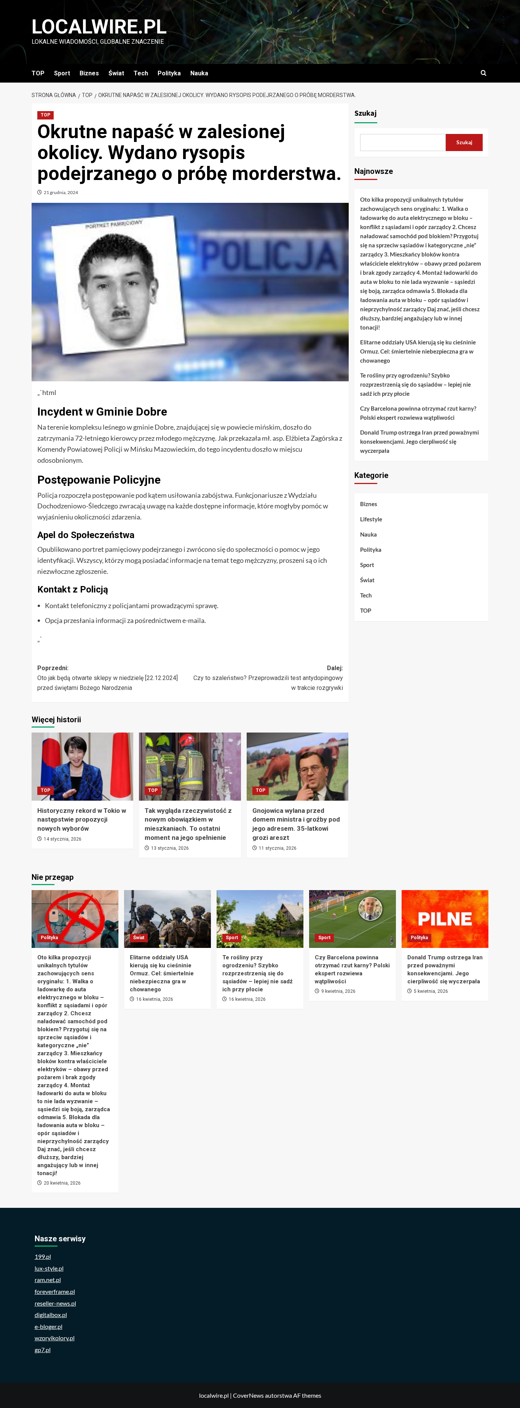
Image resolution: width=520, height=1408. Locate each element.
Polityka (169, 73)
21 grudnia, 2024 (61, 192)
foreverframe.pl (55, 1291)
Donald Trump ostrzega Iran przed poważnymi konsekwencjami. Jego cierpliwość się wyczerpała (419, 441)
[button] (483, 73)
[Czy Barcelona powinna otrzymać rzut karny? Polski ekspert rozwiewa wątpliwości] (352, 919)
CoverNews (248, 1395)
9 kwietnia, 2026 (338, 991)
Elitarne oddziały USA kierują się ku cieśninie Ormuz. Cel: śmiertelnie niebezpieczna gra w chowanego (418, 351)
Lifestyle (371, 519)
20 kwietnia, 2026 (62, 1183)
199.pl (43, 1256)
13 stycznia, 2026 (170, 848)
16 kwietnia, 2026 (154, 999)
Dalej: (268, 677)
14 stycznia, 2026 (62, 839)
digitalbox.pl (51, 1314)
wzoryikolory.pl (55, 1337)
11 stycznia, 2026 (278, 848)
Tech (141, 73)
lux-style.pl (49, 1268)
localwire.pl (99, 26)
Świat (116, 73)
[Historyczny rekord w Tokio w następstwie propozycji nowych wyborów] (82, 766)
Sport (62, 73)
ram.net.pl (48, 1279)
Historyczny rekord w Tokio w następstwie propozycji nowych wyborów (81, 820)
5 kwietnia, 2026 (431, 991)
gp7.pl (43, 1349)
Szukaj (365, 113)
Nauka (199, 73)
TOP (38, 73)
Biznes (89, 73)
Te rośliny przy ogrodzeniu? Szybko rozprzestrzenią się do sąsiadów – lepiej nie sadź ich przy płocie (415, 384)
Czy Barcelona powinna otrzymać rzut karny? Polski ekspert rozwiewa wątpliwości (418, 413)
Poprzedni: (107, 677)
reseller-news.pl (55, 1303)
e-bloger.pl (48, 1326)
